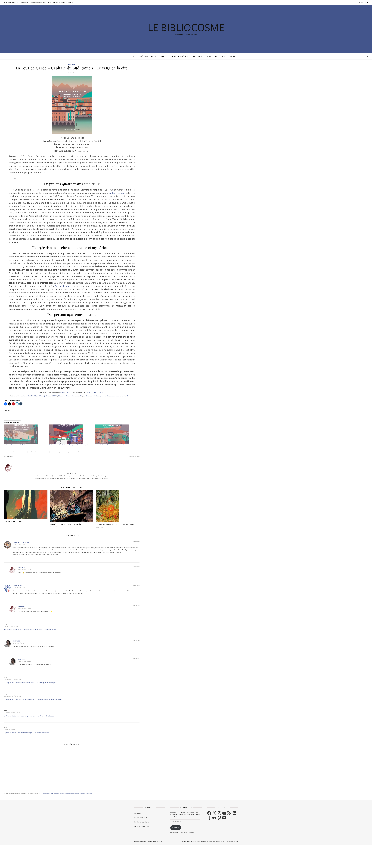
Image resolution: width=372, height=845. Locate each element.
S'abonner (175, 828)
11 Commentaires (134, 456)
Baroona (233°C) (51, 396)
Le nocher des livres (126, 396)
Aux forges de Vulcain (35, 452)
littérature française (56, 452)
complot (46, 452)
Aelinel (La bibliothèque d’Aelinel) (34, 396)
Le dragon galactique (112, 396)
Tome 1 (88, 392)
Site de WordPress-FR (141, 826)
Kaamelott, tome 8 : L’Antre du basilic (65, 524)
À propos (69, 2)
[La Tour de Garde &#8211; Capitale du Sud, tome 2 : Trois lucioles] (116, 434)
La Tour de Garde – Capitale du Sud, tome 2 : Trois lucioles (113, 445)
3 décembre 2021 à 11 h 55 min (12, 713)
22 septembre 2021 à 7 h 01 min (12, 679)
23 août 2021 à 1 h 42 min (20, 643)
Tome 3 (69, 392)
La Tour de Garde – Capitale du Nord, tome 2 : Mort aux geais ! (69, 445)
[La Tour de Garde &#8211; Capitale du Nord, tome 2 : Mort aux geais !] (71, 434)
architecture (15, 452)
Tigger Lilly (17, 586)
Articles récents (10, 2)
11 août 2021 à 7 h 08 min (11, 626)
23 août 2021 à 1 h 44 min (24, 661)
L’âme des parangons (13, 521)
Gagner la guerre (64, 286)
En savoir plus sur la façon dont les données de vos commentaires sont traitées (65, 794)
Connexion (137, 813)
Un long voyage (116, 192)
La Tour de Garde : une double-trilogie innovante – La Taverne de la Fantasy (29, 716)
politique (67, 452)
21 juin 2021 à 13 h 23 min (19, 544)
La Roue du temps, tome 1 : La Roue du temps (115, 524)
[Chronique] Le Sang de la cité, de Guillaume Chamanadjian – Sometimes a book (30, 629)
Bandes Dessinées (36, 2)
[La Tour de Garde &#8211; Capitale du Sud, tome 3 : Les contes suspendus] (25, 434)
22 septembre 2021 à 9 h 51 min (12, 696)
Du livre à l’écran (59, 2)
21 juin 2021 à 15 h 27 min (24, 569)
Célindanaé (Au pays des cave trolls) (70, 396)
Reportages (47, 2)
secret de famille (77, 452)
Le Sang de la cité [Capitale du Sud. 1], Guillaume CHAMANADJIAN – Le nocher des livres (33, 699)
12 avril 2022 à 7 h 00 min (11, 729)
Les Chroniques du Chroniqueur (93, 396)
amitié (7, 452)
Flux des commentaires (141, 822)
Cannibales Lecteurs (21, 542)
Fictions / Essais (22, 2)
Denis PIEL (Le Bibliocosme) (154, 841)
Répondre (136, 542)
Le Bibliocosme (186, 27)
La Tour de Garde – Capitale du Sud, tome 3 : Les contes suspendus (25, 445)
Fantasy (71, 64)
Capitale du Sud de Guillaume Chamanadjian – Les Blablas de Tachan (26, 733)
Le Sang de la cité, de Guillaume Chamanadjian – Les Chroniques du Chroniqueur (30, 682)
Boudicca (10, 456)
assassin (23, 452)
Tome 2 (62, 392)
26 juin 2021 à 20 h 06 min (19, 588)
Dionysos (16, 641)
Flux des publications (140, 817)
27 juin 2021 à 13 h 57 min (24, 608)
